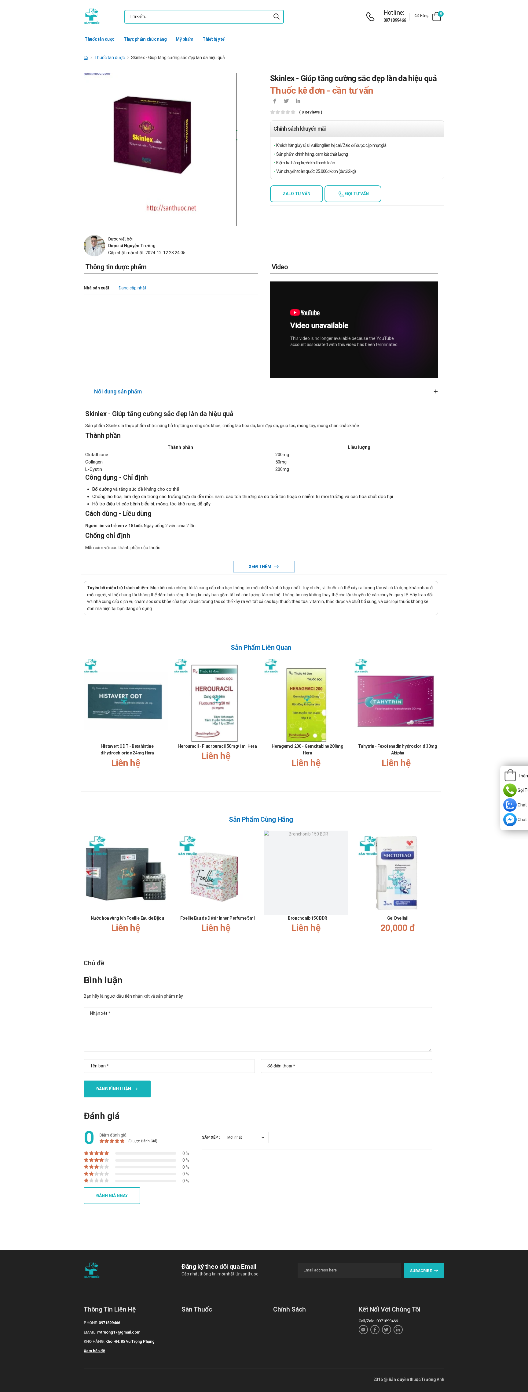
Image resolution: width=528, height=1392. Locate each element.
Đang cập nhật (132, 287)
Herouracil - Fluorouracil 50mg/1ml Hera (217, 746)
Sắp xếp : (211, 1137)
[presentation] (434, 719)
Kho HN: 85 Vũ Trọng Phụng (130, 1341)
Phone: (91, 1322)
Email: (90, 1332)
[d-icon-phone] (372, 16)
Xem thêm (260, 566)
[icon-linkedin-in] (297, 101)
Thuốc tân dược (100, 39)
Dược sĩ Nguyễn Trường (132, 245)
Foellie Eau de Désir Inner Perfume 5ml (217, 918)
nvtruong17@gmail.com (118, 1332)
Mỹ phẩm (184, 39)
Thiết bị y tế (213, 39)
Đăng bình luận (113, 1088)
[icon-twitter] (286, 101)
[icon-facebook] (274, 101)
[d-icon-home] (86, 57)
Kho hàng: (94, 1341)
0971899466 (394, 20)
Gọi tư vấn (356, 193)
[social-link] (363, 1329)
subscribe (421, 1270)
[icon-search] (276, 17)
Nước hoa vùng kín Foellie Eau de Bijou (127, 918)
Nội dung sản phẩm (118, 391)
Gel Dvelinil (398, 918)
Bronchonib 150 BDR (307, 918)
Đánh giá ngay (112, 1195)
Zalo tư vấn (296, 193)
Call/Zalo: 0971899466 (378, 1321)
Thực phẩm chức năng (145, 39)
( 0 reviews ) (310, 112)
